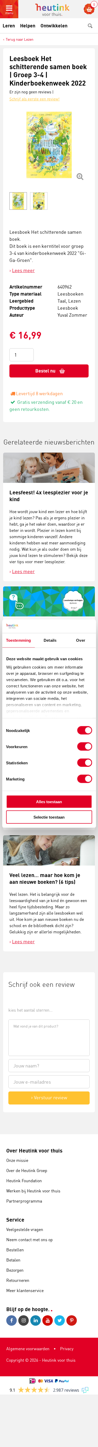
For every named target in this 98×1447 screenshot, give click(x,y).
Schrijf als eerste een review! (34, 99)
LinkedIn (36, 1320)
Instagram (24, 1320)
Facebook (12, 1320)
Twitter (60, 1320)
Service (15, 1219)
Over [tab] (80, 640)
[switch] (84, 746)
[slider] (26, 998)
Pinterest (72, 1320)
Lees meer (23, 270)
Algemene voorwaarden (27, 1348)
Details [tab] (50, 640)
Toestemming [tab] (18, 640)
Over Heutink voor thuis (34, 1150)
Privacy (66, 1348)
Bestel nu (45, 371)
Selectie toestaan (49, 817)
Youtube (48, 1320)
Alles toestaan (49, 802)
